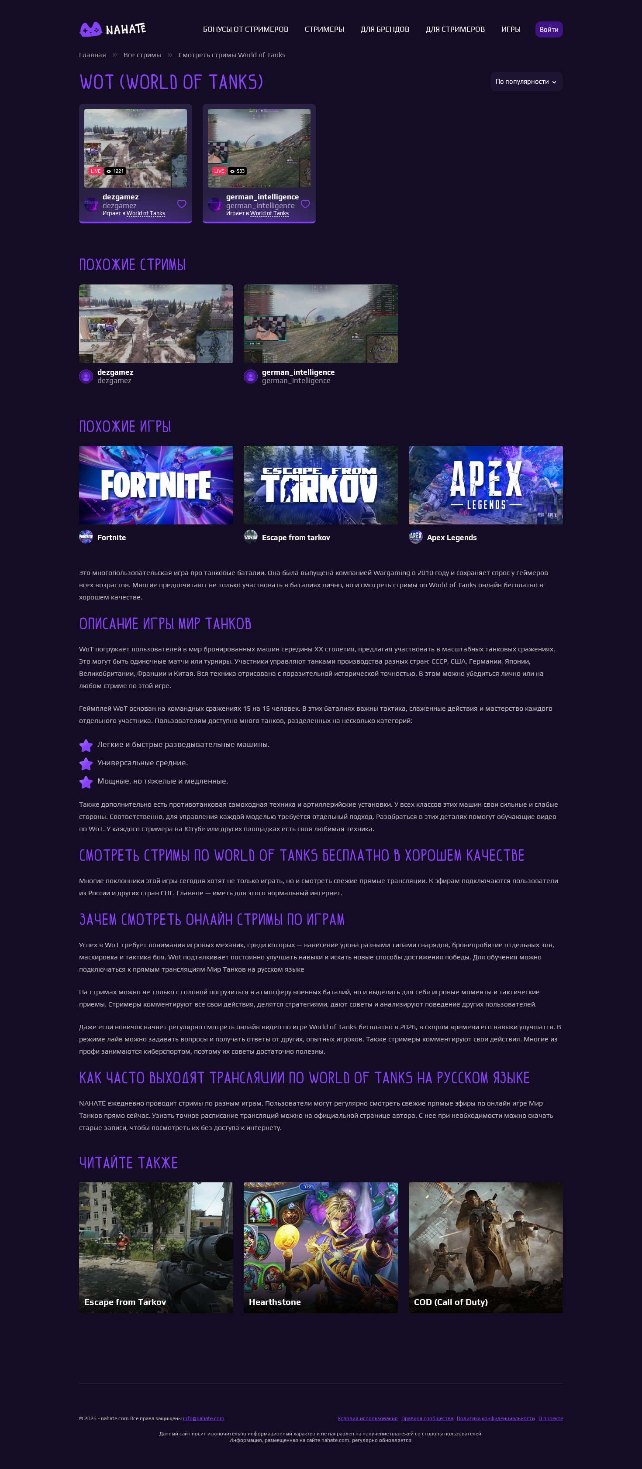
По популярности (522, 81)
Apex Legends (452, 538)
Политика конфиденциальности (496, 1418)
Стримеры (324, 29)
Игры (511, 29)
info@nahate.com (203, 1418)
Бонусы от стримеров (245, 29)
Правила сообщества (427, 1418)
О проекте (550, 1418)
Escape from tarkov (296, 538)
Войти (549, 29)
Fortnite (111, 538)
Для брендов (385, 29)
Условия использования (368, 1418)
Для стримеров (455, 29)
